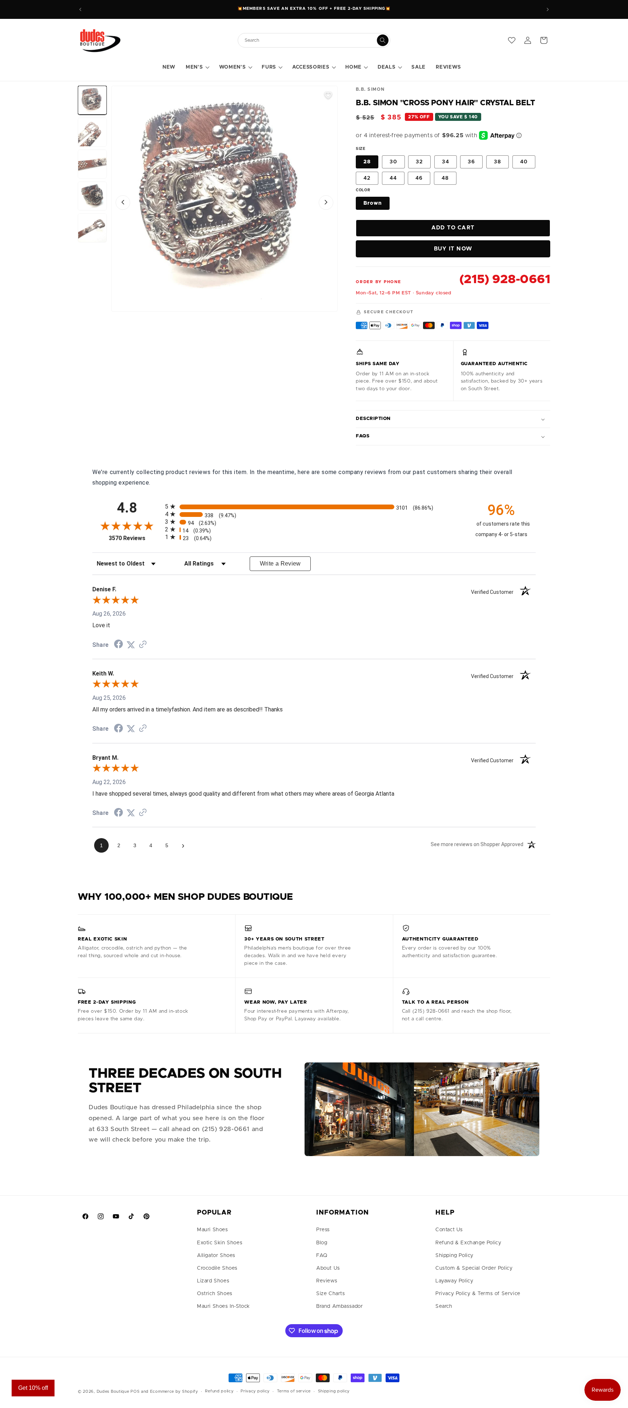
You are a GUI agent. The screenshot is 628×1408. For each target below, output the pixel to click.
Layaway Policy (454, 1280)
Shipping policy (334, 1391)
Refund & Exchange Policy (468, 1242)
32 (419, 161)
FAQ (321, 1255)
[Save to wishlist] (328, 95)
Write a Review (280, 563)
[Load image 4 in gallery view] (92, 196)
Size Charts (330, 1293)
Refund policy (219, 1391)
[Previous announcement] (80, 9)
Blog (321, 1242)
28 (367, 161)
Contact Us (449, 1229)
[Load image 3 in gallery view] (92, 164)
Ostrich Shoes (215, 1293)
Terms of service (294, 1391)
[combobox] (310, 40)
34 (445, 161)
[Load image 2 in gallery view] (92, 132)
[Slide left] (123, 202)
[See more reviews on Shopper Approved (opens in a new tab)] (143, 644)
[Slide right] (326, 202)
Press (323, 1229)
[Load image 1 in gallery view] (92, 100)
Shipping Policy (454, 1255)
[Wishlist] (512, 40)
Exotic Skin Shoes (219, 1242)
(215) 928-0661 (504, 279)
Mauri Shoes (212, 1229)
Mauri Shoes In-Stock (223, 1306)
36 (471, 161)
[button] (197, 67)
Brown (372, 203)
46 (419, 178)
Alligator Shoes (216, 1255)
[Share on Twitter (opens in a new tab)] (130, 644)
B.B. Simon (370, 89)
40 (524, 161)
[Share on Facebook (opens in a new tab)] (118, 644)
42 (367, 178)
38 (497, 161)
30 (393, 161)
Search (443, 1306)
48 (445, 178)
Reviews (326, 1280)
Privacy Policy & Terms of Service (477, 1293)
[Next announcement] (548, 9)
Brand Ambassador (339, 1306)
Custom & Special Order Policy (473, 1268)
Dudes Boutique (113, 1391)
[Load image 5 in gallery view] (92, 227)
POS (135, 1391)
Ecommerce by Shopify (174, 1391)
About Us (328, 1268)
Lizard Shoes (213, 1280)
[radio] (314, 506)
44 (393, 178)
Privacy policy (255, 1391)
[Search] (383, 40)
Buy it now (453, 249)
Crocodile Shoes (217, 1268)
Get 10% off (33, 1388)
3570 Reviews (135, 538)
